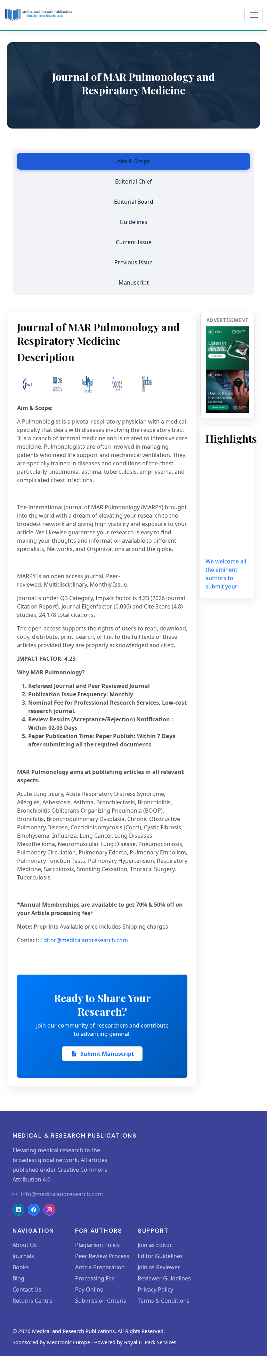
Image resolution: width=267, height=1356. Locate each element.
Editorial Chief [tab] (133, 181)
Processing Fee (95, 1278)
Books (21, 1267)
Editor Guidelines (160, 1256)
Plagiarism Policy (97, 1245)
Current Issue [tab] (134, 242)
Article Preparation (100, 1267)
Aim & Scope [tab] (133, 161)
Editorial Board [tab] (133, 202)
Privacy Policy (155, 1289)
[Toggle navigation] (253, 15)
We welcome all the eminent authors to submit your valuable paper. (225, 575)
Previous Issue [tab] (133, 262)
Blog (18, 1278)
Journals (23, 1256)
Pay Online (89, 1289)
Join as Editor (155, 1245)
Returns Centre (32, 1300)
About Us (25, 1245)
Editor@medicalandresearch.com (84, 940)
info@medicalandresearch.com (62, 1194)
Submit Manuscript (107, 1053)
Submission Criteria (101, 1300)
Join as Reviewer (159, 1267)
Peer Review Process (102, 1256)
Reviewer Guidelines (164, 1278)
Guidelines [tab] (133, 222)
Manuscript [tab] (134, 282)
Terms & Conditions (163, 1300)
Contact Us (27, 1289)
